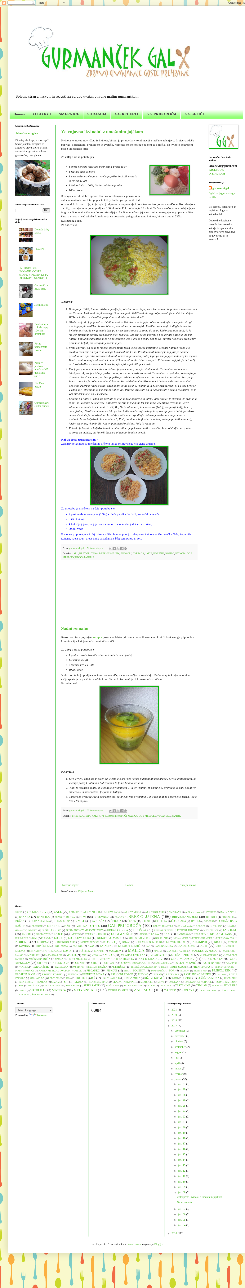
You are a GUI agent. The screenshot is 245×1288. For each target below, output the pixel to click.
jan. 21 (182, 1122)
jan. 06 (182, 1214)
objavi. (84, 800)
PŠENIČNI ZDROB (122, 974)
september (180, 1047)
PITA (126, 971)
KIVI (101, 816)
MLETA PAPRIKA (208, 955)
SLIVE (161, 982)
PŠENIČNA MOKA (93, 974)
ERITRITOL (53, 926)
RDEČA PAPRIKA (84, 557)
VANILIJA (37, 990)
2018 (175, 1020)
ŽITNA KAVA (21, 994)
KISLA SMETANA (221, 934)
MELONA (96, 955)
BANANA (24, 917)
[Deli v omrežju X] (118, 548)
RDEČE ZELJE (55, 978)
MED (84, 955)
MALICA (133, 816)
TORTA (216, 985)
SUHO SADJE (92, 985)
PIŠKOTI (112, 970)
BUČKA (19, 921)
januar (178, 1079)
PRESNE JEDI (200, 971)
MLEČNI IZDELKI (182, 955)
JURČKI (143, 934)
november (180, 1036)
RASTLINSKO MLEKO (197, 974)
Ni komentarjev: (95, 548)
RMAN (175, 978)
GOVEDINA (216, 926)
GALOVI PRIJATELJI (163, 926)
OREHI (95, 963)
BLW (82, 917)
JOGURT (101, 934)
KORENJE (158, 553)
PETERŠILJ (118, 966)
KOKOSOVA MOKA (79, 938)
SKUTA (78, 981)
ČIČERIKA (161, 921)
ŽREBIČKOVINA (41, 994)
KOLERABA (162, 938)
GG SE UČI (194, 114)
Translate (42, 1015)
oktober (179, 1041)
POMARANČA (158, 971)
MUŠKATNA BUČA (39, 959)
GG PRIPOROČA (161, 114)
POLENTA (139, 970)
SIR (66, 981)
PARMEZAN (61, 967)
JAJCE (148, 553)
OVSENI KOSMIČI (186, 963)
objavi (77, 373)
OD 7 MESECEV (182, 959)
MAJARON (115, 950)
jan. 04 (182, 1225)
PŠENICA (73, 974)
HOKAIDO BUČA (117, 930)
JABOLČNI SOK (210, 930)
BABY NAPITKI (228, 912)
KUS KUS (78, 946)
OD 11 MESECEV (101, 959)
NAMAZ (59, 959)
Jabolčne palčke (39, 385)
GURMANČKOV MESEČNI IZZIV (84, 930)
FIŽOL (67, 926)
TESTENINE (182, 985)
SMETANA (174, 982)
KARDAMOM (183, 934)
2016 (175, 1233)
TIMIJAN (201, 985)
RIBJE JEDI (81, 978)
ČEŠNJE (146, 921)
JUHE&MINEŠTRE (122, 934)
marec (178, 1068)
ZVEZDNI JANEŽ (208, 990)
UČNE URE (230, 985)
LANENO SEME (186, 946)
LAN (148, 946)
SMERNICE (69, 114)
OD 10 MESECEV (77, 959)
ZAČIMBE (143, 990)
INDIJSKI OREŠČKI (163, 930)
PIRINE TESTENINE (224, 967)
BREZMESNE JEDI (109, 553)
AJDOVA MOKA (132, 912)
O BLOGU (42, 114)
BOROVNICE (101, 917)
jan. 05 (182, 1219)
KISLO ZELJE (21, 938)
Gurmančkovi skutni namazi (41, 404)
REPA (68, 978)
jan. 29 (182, 1089)
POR (171, 970)
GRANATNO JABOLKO (26, 930)
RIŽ (93, 978)
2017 (175, 1025)
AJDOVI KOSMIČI (155, 912)
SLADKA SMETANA (99, 982)
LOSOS (55, 951)
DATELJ (195, 921)
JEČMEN (89, 934)
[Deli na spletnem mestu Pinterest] (125, 548)
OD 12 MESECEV (124, 959)
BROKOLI (126, 553)
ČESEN (131, 921)
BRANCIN (119, 917)
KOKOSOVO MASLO (109, 938)
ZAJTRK (176, 816)
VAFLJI (22, 990)
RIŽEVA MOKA (132, 978)
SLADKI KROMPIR (124, 981)
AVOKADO (211, 912)
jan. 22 (182, 1116)
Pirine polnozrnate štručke (40, 347)
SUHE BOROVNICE (52, 985)
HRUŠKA (139, 930)
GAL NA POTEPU (88, 926)
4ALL (75, 553)
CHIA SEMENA (62, 921)
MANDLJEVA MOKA (204, 950)
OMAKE (80, 963)
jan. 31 (182, 1084)
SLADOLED (146, 982)
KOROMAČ (43, 942)
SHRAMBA (97, 114)
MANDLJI (228, 951)
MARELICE (33, 955)
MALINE (158, 951)
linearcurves (133, 1244)
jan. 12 (182, 1170)
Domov (19, 114)
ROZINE (187, 978)
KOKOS (58, 938)
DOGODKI (209, 921)
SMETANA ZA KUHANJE (198, 982)
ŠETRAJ (150, 985)
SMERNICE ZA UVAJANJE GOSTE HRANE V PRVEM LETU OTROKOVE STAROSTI (33, 273)
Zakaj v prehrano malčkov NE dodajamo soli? (41, 369)
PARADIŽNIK (41, 966)
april (177, 1063)
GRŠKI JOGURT (51, 930)
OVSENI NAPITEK (211, 963)
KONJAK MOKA (180, 938)
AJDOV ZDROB (91, 912)
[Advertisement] (129, 592)
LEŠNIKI (229, 946)
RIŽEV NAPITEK (111, 978)
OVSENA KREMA (162, 963)
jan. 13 (182, 1165)
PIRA (163, 967)
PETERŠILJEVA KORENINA (144, 967)
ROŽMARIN (230, 978)
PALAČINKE (231, 963)
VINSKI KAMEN (118, 990)
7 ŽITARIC (74, 912)
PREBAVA (184, 971)
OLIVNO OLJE (60, 963)
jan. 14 (182, 1159)
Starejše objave (188, 885)
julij (177, 1057)
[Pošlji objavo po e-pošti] (111, 548)
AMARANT (175, 912)
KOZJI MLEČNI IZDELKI (148, 942)
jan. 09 (182, 1187)
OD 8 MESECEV (147, 816)
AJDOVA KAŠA (112, 912)
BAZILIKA (43, 917)
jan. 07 (182, 1209)
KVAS (91, 945)
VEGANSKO (163, 816)
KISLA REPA (200, 934)
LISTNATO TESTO (38, 951)
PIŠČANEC (93, 970)
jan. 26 (182, 1100)
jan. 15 (182, 1154)
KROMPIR (199, 942)
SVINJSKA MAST (133, 985)
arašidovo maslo (193, 912)
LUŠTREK (84, 951)
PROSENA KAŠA (25, 974)
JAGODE (26, 934)
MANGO (19, 955)
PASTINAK (78, 967)
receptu (97, 637)
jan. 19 (182, 1132)
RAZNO (221, 974)
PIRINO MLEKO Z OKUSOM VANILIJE (60, 970)
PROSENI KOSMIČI (52, 974)
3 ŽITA (19, 912)
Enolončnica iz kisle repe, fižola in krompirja (41, 329)
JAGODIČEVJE (43, 934)
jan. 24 (182, 1111)
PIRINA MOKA (201, 966)
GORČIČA (200, 926)
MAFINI (99, 950)
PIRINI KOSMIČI (24, 970)
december (180, 1030)
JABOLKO (230, 930)
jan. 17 (182, 1143)
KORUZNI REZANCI (89, 942)
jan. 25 (182, 1105)
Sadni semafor (75, 628)
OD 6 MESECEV (151, 959)
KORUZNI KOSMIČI (116, 816)
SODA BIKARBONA (227, 982)
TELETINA (165, 985)
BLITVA (70, 917)
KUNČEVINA (43, 946)
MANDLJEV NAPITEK (177, 951)
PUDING (143, 974)
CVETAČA (138, 553)
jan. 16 (182, 1149)
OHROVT (42, 963)
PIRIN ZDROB (178, 966)
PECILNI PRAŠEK (97, 967)
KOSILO (169, 553)
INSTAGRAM (217, 173)
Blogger (158, 1244)
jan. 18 (182, 1138)
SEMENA (42, 982)
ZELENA (189, 990)
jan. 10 (182, 1181)
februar (179, 1074)
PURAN (158, 974)
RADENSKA (172, 974)
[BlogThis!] (114, 548)
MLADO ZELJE (158, 955)
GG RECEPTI (126, 114)
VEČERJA (59, 990)
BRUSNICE (227, 917)
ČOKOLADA (178, 921)
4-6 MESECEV (37, 912)
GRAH (230, 926)
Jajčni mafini (41, 304)
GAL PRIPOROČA (124, 925)
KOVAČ (126, 942)
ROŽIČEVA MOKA (208, 978)
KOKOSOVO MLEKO (139, 938)
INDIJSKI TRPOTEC (188, 930)
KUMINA (24, 945)
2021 (175, 1009)
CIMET (79, 921)
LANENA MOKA (164, 946)
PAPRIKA (24, 967)
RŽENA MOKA (26, 982)
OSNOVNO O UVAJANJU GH (134, 963)
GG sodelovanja (184, 926)
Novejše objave (70, 885)
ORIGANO (109, 963)
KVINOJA (180, 553)
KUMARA (232, 942)
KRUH (218, 942)
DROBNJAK (37, 926)
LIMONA (20, 951)
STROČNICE (33, 985)
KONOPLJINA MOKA (202, 938)
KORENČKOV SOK (225, 938)
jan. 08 (182, 1192)
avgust (178, 1052)
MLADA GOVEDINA (133, 955)
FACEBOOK (216, 169)
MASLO (71, 955)
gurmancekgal (220, 188)
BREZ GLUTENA (88, 553)
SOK (21, 985)
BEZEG (58, 917)
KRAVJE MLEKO (176, 942)
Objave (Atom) (86, 891)
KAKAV (155, 934)
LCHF (203, 946)
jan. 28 (182, 1095)
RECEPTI (40, 248)
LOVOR (67, 950)
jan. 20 (182, 1127)
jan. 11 (182, 1176)
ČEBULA (116, 921)
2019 (175, 1015)
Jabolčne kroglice (26, 133)
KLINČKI (45, 938)
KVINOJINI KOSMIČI (129, 946)
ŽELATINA (228, 990)
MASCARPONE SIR (53, 955)
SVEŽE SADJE (113, 985)
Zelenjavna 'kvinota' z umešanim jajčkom (102, 131)
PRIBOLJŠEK (221, 970)
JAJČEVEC (76, 934)
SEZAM (55, 982)
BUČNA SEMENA (40, 921)
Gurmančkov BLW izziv (41, 287)
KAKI (95, 816)
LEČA (218, 946)
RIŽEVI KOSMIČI (154, 978)
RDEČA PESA (36, 978)
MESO (109, 955)
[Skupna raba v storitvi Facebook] (122, 548)
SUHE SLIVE (72, 985)
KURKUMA (61, 946)
